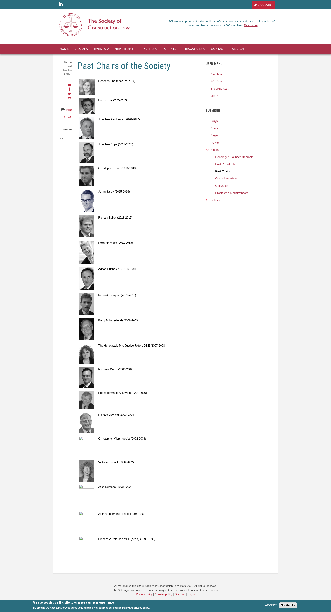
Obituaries (221, 185)
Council (215, 128)
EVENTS (100, 48)
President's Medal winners (231, 192)
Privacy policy (144, 594)
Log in (214, 95)
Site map (180, 594)
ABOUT (80, 48)
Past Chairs (222, 171)
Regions (216, 135)
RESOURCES (193, 48)
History (215, 149)
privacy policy (141, 607)
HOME (64, 48)
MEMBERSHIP (124, 48)
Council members (226, 178)
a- (65, 117)
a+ (70, 117)
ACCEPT (271, 605)
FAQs (214, 121)
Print (69, 110)
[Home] (94, 24)
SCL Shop (217, 81)
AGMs (215, 142)
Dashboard (217, 74)
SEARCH (238, 48)
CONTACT (218, 48)
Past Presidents (225, 164)
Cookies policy (163, 594)
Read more (251, 25)
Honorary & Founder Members (234, 157)
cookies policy (121, 607)
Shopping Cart (219, 88)
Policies (215, 200)
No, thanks (288, 605)
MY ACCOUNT (263, 4)
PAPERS (148, 48)
